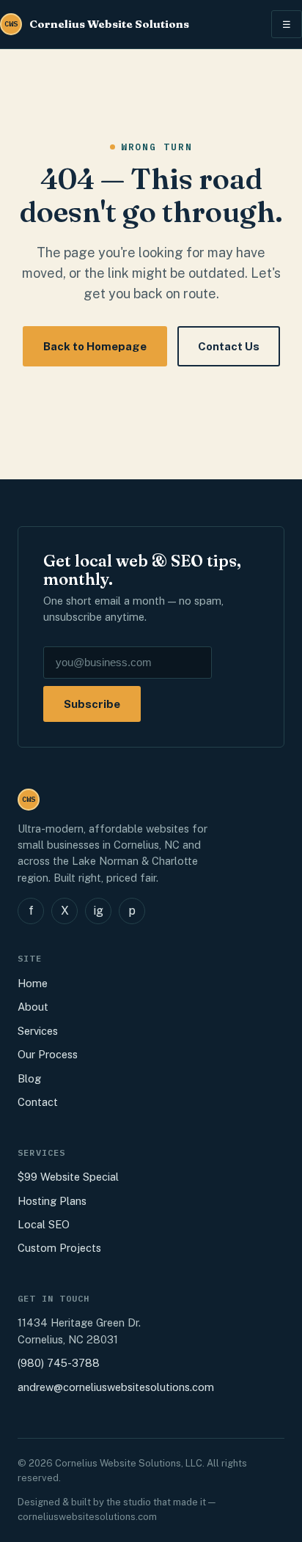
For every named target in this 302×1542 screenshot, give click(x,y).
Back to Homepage (95, 346)
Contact (38, 1102)
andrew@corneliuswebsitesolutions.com (116, 1387)
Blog (29, 1078)
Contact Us (228, 346)
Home (33, 983)
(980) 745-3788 (59, 1363)
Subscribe (92, 704)
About (33, 1006)
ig (98, 911)
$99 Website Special (68, 1176)
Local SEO (44, 1224)
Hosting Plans (52, 1201)
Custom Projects (59, 1248)
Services (38, 1031)
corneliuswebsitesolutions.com (87, 1516)
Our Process (48, 1054)
